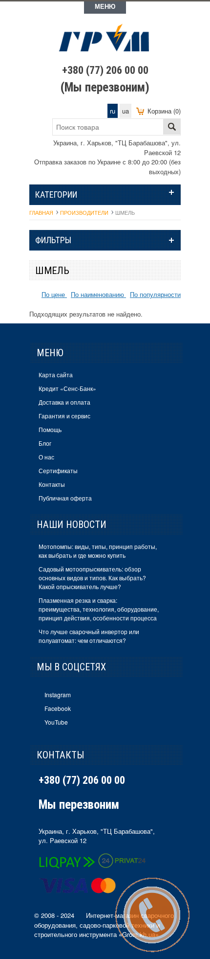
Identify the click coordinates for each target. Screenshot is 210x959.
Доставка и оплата (64, 402)
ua (125, 110)
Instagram (57, 694)
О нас (46, 457)
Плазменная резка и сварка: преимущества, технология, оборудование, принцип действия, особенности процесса (99, 609)
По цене (54, 294)
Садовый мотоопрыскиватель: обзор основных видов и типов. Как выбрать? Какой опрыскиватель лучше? (92, 578)
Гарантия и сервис (64, 415)
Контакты (52, 484)
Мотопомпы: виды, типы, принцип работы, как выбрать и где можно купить (98, 550)
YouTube (56, 722)
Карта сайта (56, 374)
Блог (45, 443)
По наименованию (98, 294)
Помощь (50, 429)
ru (112, 110)
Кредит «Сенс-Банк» (67, 388)
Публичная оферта (65, 498)
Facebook (57, 708)
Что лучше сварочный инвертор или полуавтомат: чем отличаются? (89, 635)
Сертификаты (58, 470)
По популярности (155, 294)
